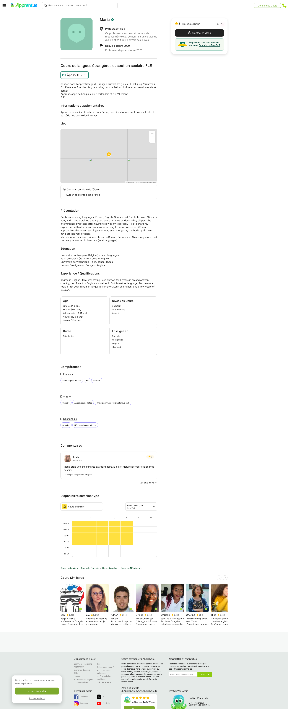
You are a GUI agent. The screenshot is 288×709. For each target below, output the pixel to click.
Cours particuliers (69, 568)
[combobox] (80, 5)
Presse (77, 676)
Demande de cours (82, 670)
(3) (73, 615)
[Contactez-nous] (284, 5)
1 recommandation (191, 24)
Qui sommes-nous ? (105, 667)
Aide (76, 673)
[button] (222, 24)
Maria (105, 19)
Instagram (84, 703)
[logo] (25, 5)
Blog (98, 664)
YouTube (106, 703)
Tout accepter (37, 691)
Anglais (67, 396)
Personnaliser (37, 698)
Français (68, 374)
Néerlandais (70, 418)
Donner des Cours (267, 5)
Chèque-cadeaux (104, 682)
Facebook (84, 697)
